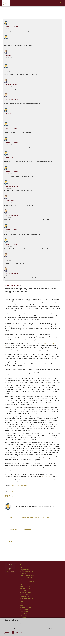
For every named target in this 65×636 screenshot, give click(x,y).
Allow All (8, 632)
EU (46, 382)
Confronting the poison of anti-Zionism (18, 45)
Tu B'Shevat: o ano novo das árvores (23, 542)
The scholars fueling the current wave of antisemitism (23, 277)
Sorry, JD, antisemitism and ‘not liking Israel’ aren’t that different (28, 248)
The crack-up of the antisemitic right (17, 132)
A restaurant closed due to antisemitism (18, 205)
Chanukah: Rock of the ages (20, 529)
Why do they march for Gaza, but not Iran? (19, 176)
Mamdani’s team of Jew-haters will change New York (23, 234)
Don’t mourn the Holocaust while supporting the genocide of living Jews (29, 147)
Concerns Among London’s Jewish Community (20, 89)
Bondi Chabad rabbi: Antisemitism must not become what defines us (28, 161)
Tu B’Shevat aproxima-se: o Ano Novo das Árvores (29, 517)
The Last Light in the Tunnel (14, 263)
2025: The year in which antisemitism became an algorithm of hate (28, 219)
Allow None (18, 632)
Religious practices (17, 492)
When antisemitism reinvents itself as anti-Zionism (22, 103)
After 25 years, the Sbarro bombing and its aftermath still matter (27, 31)
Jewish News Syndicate (19, 486)
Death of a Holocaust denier (14, 118)
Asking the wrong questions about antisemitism (21, 74)
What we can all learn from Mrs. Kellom (18, 190)
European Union (47, 476)
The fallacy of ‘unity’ (11, 60)
